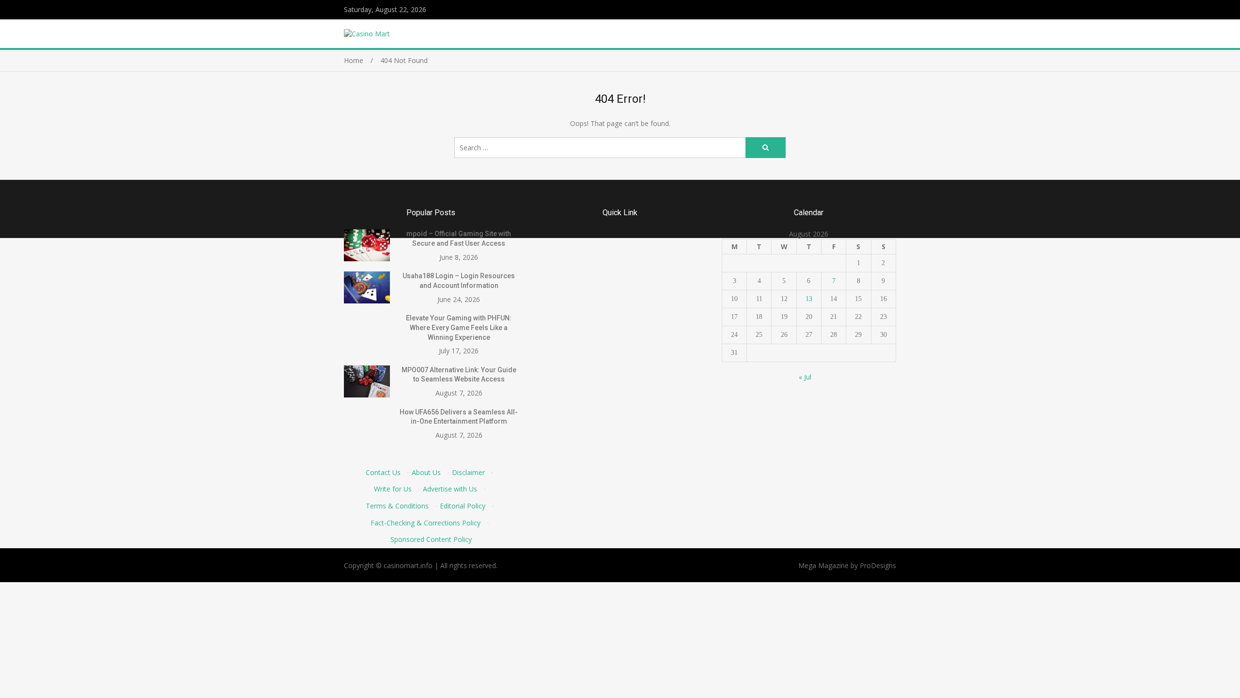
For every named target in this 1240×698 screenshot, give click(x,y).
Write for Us (393, 488)
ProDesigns (878, 565)
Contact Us (383, 472)
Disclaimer (468, 472)
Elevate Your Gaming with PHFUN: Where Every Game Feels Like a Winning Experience (459, 327)
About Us (426, 472)
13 (809, 298)
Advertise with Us (450, 488)
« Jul (805, 376)
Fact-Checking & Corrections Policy (425, 522)
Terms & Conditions (397, 505)
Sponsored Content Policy (431, 539)
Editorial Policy (462, 505)
